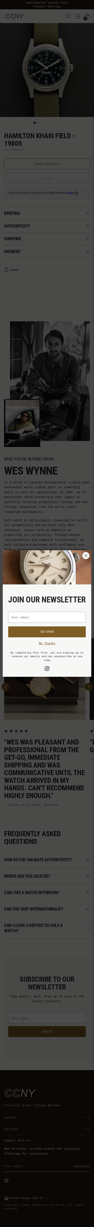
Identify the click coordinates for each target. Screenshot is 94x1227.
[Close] (85, 555)
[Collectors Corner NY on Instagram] (47, 669)
